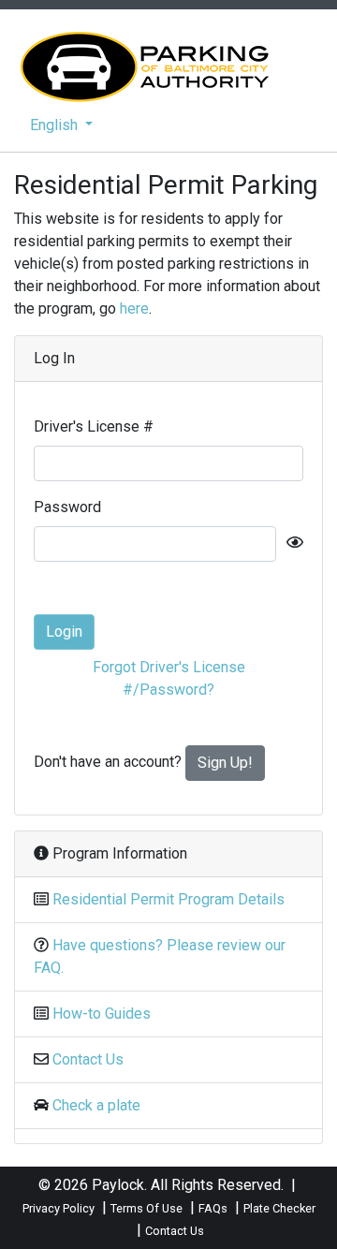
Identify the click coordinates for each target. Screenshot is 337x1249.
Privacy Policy (58, 1208)
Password (67, 507)
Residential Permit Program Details (168, 899)
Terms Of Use (146, 1208)
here (134, 308)
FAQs (212, 1208)
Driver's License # (94, 426)
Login (64, 631)
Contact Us (88, 1059)
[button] (61, 125)
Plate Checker (279, 1208)
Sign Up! (225, 762)
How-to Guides (101, 1013)
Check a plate (96, 1105)
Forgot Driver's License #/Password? (169, 678)
